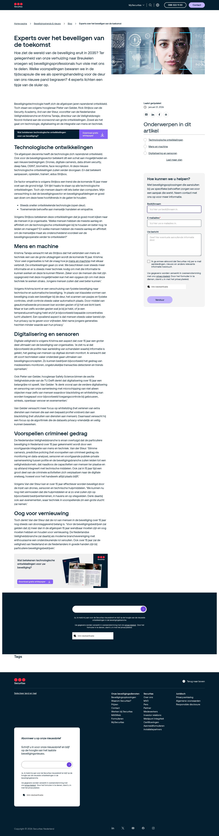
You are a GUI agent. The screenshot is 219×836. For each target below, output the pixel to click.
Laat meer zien (174, 159)
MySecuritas (117, 722)
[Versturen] (143, 609)
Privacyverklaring (184, 697)
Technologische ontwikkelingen (166, 139)
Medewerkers (151, 711)
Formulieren (117, 718)
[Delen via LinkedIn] (153, 114)
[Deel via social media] (146, 114)
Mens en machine (158, 146)
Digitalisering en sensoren (163, 153)
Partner (147, 708)
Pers (146, 704)
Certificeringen (151, 722)
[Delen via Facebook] (159, 114)
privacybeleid (163, 276)
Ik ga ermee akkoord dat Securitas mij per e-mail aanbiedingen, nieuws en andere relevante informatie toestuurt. (176, 264)
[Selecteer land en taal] (157, 5)
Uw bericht (153, 231)
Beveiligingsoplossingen (123, 697)
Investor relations (152, 715)
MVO (146, 700)
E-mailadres (153, 217)
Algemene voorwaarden (188, 700)
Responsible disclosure (188, 704)
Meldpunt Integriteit (154, 718)
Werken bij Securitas (122, 711)
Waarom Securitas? (121, 700)
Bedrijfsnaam (154, 203)
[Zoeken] (150, 5)
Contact (115, 708)
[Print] (166, 114)
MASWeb (116, 715)
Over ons (148, 697)
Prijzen (114, 704)
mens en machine (79, 261)
